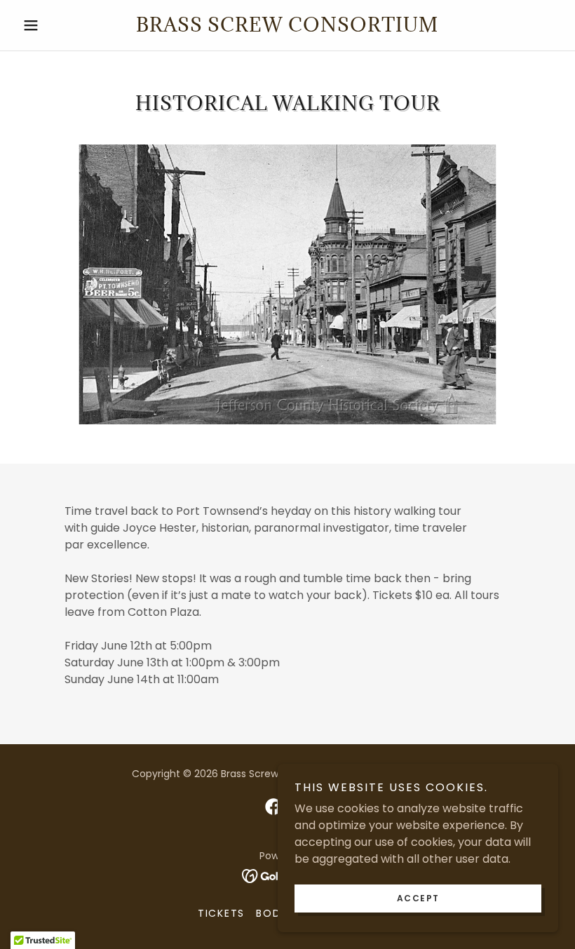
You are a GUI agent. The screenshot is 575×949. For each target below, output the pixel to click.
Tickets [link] (221, 913)
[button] (57, 25)
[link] (287, 28)
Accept (418, 898)
